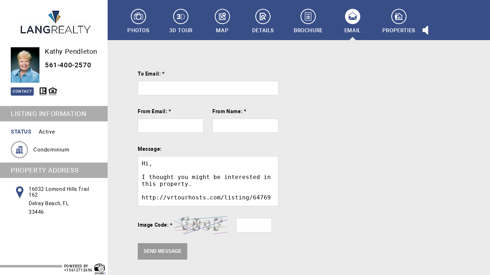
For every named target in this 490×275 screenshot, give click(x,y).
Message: (150, 149)
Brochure (308, 30)
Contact (22, 91)
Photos (138, 30)
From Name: (229, 111)
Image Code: (155, 225)
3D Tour (181, 30)
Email (352, 30)
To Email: (151, 74)
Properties (398, 30)
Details (263, 30)
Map (222, 30)
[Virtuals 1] (100, 265)
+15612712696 (78, 270)
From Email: (154, 111)
